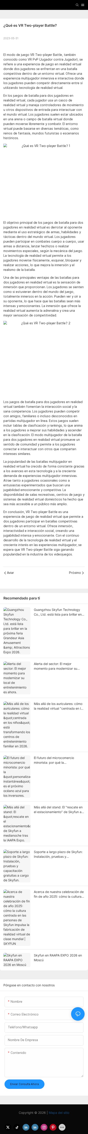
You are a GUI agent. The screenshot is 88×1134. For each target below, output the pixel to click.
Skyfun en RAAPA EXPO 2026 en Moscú (58, 957)
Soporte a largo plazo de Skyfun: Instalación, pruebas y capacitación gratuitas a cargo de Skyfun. (59, 854)
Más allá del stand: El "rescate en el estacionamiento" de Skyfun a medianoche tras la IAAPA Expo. (58, 809)
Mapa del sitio (58, 1112)
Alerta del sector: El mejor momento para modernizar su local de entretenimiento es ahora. (59, 666)
